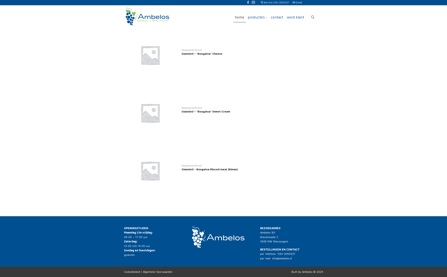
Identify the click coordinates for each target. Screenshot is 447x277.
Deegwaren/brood (192, 49)
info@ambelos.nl (282, 258)
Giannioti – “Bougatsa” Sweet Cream (206, 111)
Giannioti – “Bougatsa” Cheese (202, 53)
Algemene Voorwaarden (157, 271)
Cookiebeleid (132, 271)
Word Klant (295, 17)
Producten (256, 17)
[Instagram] (253, 3)
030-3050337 (286, 253)
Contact (277, 17)
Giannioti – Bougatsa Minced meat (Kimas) (210, 169)
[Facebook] (248, 3)
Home (239, 17)
